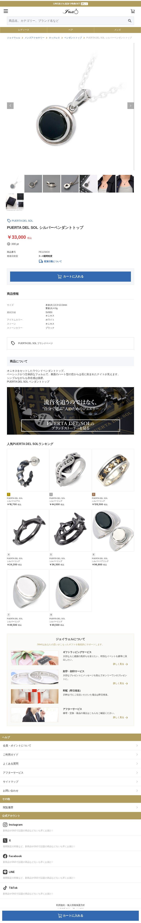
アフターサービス (13, 772)
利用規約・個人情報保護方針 (70, 905)
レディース (23, 30)
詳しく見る (118, 664)
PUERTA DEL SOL (22, 220)
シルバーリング (55, 501)
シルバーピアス (13, 501)
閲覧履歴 (8, 807)
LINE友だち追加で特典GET (70, 3)
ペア (70, 30)
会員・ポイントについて (17, 745)
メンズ (117, 30)
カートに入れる (73, 276)
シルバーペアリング (100, 561)
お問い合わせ (10, 790)
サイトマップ (10, 781)
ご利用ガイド (10, 754)
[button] (10, 105)
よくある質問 (10, 763)
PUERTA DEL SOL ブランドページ (32, 343)
